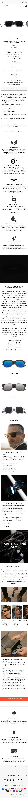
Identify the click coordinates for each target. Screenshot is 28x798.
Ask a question (14, 126)
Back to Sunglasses (15, 698)
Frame (14, 61)
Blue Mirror (12, 70)
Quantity (14, 74)
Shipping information (14, 123)
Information (14, 771)
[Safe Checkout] (14, 751)
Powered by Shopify (14, 796)
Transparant (17, 64)
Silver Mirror (21, 70)
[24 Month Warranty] (14, 732)
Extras (13, 766)
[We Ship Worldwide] (14, 712)
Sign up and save (13, 775)
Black (9, 64)
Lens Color (14, 67)
